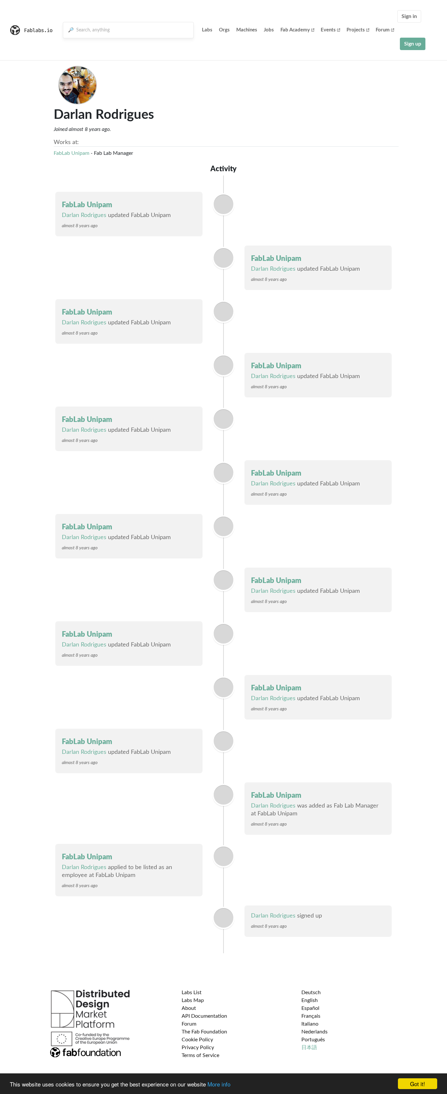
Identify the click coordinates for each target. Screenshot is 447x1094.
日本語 (309, 1047)
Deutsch (311, 992)
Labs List (192, 992)
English (309, 1000)
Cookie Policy (197, 1039)
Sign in (409, 16)
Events (328, 29)
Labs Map (193, 1000)
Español (310, 1008)
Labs (207, 29)
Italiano (309, 1024)
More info (218, 1084)
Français (310, 1016)
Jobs (269, 29)
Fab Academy (295, 29)
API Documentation (204, 1016)
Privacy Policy (198, 1047)
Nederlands (314, 1031)
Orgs (224, 29)
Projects (356, 29)
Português (313, 1039)
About (189, 1008)
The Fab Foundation (204, 1031)
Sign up (412, 43)
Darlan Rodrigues (84, 215)
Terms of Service (200, 1055)
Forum (383, 29)
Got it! (417, 1084)
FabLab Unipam (71, 153)
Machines (246, 29)
